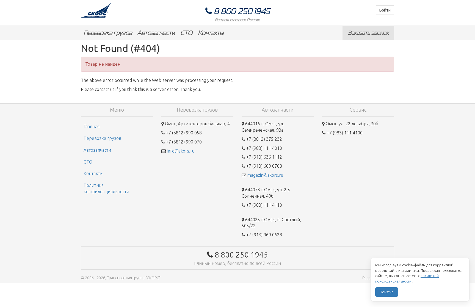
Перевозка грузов (108, 33)
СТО (186, 33)
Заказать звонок (368, 33)
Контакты (210, 33)
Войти (385, 10)
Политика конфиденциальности (106, 188)
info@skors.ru (180, 150)
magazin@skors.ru (265, 175)
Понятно (387, 292)
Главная (92, 126)
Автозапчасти (156, 33)
